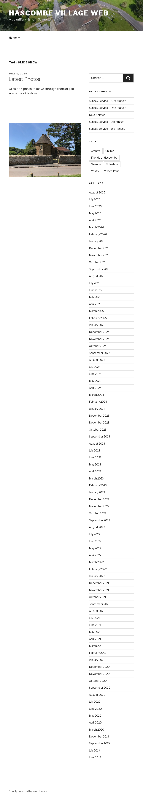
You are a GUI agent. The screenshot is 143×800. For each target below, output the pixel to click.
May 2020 (95, 715)
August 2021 (97, 610)
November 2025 (99, 255)
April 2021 (95, 638)
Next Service (97, 114)
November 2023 (99, 422)
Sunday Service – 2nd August (107, 128)
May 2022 (95, 548)
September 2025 (99, 269)
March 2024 (96, 394)
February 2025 (98, 318)
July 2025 (94, 283)
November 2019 (99, 736)
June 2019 (95, 757)
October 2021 (97, 597)
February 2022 (98, 569)
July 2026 (94, 199)
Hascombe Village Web (59, 13)
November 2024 (99, 338)
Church (109, 150)
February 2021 (97, 652)
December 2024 (99, 331)
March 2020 (96, 729)
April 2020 (95, 722)
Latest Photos (24, 79)
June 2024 (95, 373)
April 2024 (95, 387)
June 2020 (95, 708)
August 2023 (97, 443)
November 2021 (99, 590)
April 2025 (95, 304)
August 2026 (97, 192)
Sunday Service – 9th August (107, 121)
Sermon (96, 164)
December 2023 (99, 415)
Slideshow (112, 164)
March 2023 (96, 478)
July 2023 (94, 450)
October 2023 (97, 429)
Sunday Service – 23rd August (107, 100)
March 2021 (96, 645)
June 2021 (95, 624)
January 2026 (97, 241)
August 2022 (97, 527)
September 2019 (99, 743)
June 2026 (95, 206)
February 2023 (98, 485)
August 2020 (97, 694)
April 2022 (95, 555)
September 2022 (99, 520)
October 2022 (97, 513)
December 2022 (99, 499)
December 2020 (99, 666)
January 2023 (97, 492)
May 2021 (95, 631)
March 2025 (96, 310)
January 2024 (97, 408)
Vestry (95, 171)
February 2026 (98, 234)
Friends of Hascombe (104, 157)
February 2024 (98, 401)
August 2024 (97, 359)
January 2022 (97, 576)
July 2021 (94, 617)
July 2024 (94, 366)
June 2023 (95, 457)
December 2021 (99, 583)
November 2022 (99, 506)
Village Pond (111, 171)
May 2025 (95, 297)
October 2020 (98, 680)
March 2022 (96, 562)
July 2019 (94, 750)
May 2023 (95, 464)
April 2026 (95, 220)
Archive (96, 150)
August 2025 (97, 276)
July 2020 (95, 701)
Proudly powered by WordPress (27, 791)
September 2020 (99, 687)
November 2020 (99, 673)
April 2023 (95, 471)
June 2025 (95, 290)
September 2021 (99, 604)
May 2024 (95, 380)
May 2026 (95, 213)
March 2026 (96, 227)
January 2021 (97, 659)
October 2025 (98, 262)
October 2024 (98, 345)
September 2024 (99, 352)
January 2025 (97, 324)
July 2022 (94, 534)
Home (13, 37)
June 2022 (95, 541)
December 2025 (99, 248)
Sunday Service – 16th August (107, 107)
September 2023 (99, 436)
